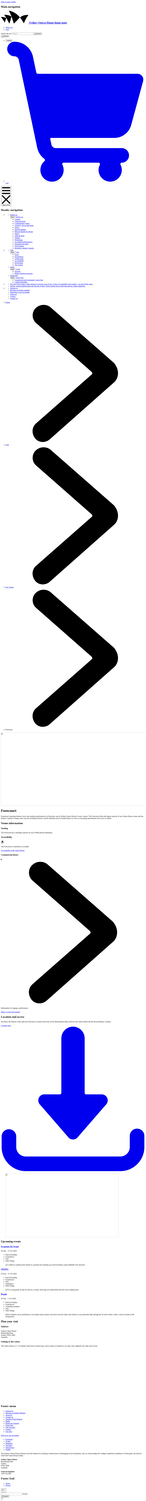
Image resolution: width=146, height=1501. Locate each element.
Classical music (20, 221)
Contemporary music (22, 223)
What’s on (9, 27)
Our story (51, 284)
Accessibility (19, 261)
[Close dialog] (3, 1490)
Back (12, 217)
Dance (17, 227)
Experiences (19, 257)
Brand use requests (12, 1423)
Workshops (19, 240)
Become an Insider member (20, 290)
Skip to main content (8, 2)
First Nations (19, 246)
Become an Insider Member (15, 1413)
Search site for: (6, 34)
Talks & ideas (19, 236)
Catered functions (21, 282)
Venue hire (14, 275)
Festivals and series (21, 244)
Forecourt (8, 730)
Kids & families (20, 230)
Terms (7, 1483)
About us (13, 294)
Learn (12, 267)
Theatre (17, 238)
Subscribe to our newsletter (20, 292)
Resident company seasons (24, 248)
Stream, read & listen (47, 286)
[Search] (38, 33)
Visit (7, 30)
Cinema (17, 219)
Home (7, 302)
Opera (17, 234)
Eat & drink (19, 263)
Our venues (19, 265)
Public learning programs (24, 273)
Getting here (19, 259)
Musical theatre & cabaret (24, 232)
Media (7, 1421)
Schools (17, 271)
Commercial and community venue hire (29, 280)
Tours (17, 255)
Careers (13, 296)
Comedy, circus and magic (24, 225)
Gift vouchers (10, 1427)
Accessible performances (24, 242)
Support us (14, 288)
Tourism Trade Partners (13, 1419)
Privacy (8, 1485)
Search (24, 1494)
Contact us (14, 298)
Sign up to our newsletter (10, 1435)
